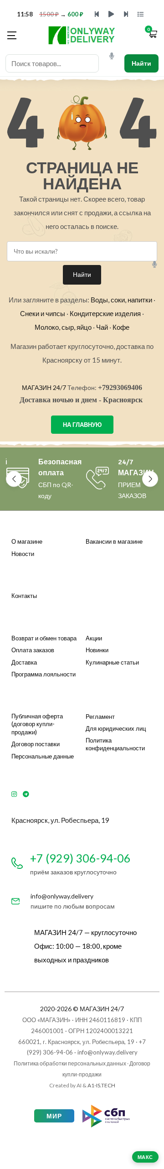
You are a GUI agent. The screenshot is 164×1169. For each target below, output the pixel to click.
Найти (141, 63)
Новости (22, 553)
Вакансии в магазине (114, 541)
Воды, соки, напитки (121, 300)
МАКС (145, 1157)
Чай (102, 327)
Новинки (97, 650)
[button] (152, 35)
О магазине (26, 541)
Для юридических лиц (116, 728)
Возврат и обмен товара (44, 638)
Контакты (24, 595)
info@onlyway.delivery (62, 896)
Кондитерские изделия (105, 313)
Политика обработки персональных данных (70, 1063)
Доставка (24, 662)
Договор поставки (35, 744)
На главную (82, 424)
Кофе (121, 327)
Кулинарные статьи (112, 662)
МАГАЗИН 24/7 (44, 387)
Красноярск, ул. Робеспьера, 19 (60, 820)
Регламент (100, 716)
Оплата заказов (32, 650)
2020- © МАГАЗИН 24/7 (82, 1009)
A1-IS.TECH (101, 1085)
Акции (94, 638)
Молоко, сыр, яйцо (63, 327)
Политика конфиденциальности (115, 744)
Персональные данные (42, 756)
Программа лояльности (43, 674)
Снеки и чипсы (42, 313)
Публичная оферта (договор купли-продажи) (37, 724)
